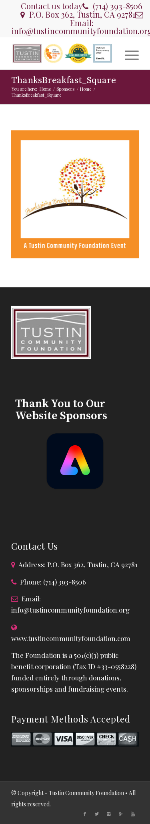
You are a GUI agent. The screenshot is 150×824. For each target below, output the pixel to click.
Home (45, 89)
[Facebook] (85, 814)
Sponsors (65, 89)
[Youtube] (133, 814)
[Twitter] (97, 814)
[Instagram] (109, 814)
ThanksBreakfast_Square (63, 80)
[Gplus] (121, 814)
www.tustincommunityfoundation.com (70, 638)
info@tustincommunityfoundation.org (70, 609)
